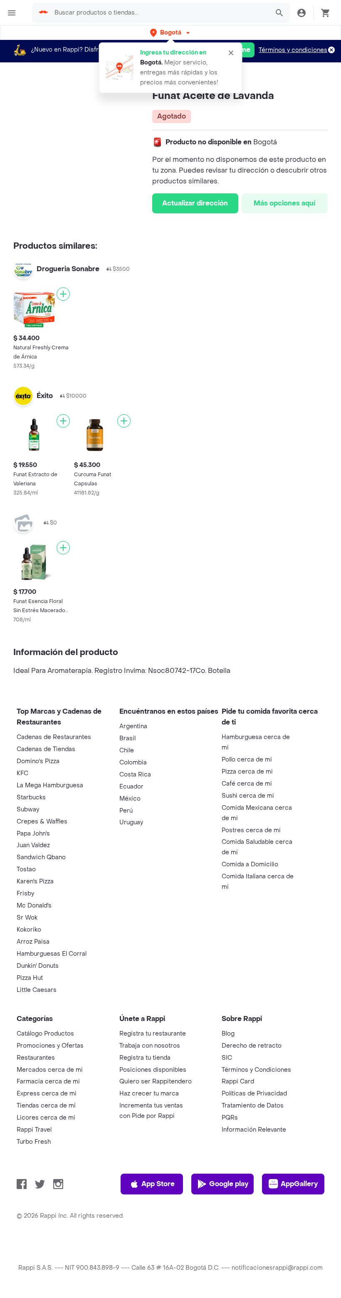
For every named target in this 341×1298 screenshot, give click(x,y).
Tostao (26, 869)
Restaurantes (36, 1058)
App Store (158, 1183)
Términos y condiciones (293, 50)
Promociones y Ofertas (50, 1046)
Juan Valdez (33, 845)
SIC (227, 1058)
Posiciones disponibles (152, 1070)
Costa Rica (135, 775)
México (130, 799)
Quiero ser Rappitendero (155, 1081)
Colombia (133, 762)
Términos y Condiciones (256, 1070)
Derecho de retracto (252, 1046)
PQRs (230, 1118)
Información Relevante (254, 1130)
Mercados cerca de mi (50, 1070)
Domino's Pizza (38, 761)
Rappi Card (238, 1081)
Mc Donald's (34, 906)
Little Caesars (37, 990)
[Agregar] (63, 294)
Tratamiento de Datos (253, 1106)
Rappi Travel (34, 1130)
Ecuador (131, 787)
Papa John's (33, 834)
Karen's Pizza (35, 881)
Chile (126, 750)
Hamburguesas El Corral (51, 954)
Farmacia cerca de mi (48, 1081)
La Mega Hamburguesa (50, 785)
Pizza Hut (30, 978)
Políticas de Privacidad (254, 1094)
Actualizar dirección (195, 203)
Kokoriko (29, 930)
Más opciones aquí (284, 203)
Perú (126, 811)
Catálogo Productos (45, 1034)
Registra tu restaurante (152, 1034)
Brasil (127, 738)
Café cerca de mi (247, 784)
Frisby (25, 893)
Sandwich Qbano (41, 857)
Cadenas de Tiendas (46, 749)
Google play (228, 1183)
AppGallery (299, 1183)
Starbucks (31, 797)
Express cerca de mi (47, 1094)
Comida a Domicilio (250, 864)
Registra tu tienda (144, 1058)
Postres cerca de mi (251, 830)
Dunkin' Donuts (38, 966)
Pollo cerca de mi (247, 760)
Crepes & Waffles (42, 822)
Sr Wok (27, 918)
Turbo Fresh (34, 1142)
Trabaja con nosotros (149, 1046)
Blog (228, 1034)
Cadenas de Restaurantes (54, 737)
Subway (28, 809)
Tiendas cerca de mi (46, 1106)
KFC (22, 773)
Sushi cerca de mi (248, 796)
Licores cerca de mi (46, 1118)
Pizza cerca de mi (247, 772)
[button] (170, 33)
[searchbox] (159, 13)
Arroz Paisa (33, 942)
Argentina (133, 726)
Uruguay (131, 822)
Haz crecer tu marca (149, 1094)
